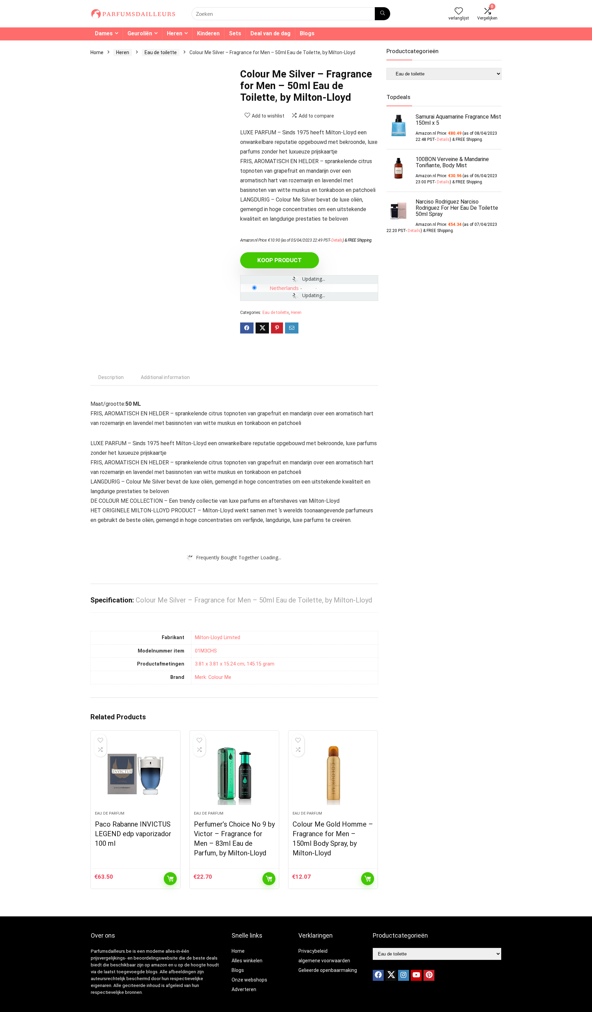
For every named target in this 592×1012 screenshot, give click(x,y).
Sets (235, 33)
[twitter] (390, 975)
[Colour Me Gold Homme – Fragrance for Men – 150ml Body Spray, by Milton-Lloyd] (333, 774)
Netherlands (284, 287)
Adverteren (244, 989)
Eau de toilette (161, 52)
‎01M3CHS (206, 651)
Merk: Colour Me (213, 677)
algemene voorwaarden (324, 960)
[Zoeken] (382, 13)
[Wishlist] (459, 11)
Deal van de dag (270, 33)
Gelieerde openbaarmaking (327, 970)
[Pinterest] (428, 975)
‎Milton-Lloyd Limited (217, 638)
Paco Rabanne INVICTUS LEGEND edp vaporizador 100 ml (133, 834)
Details (337, 240)
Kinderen (208, 33)
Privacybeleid (313, 951)
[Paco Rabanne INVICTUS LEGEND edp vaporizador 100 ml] (135, 774)
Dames (104, 33)
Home (96, 52)
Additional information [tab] (165, 377)
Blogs (307, 33)
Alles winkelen (247, 960)
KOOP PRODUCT (279, 260)
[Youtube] (416, 975)
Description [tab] (111, 377)
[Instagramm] (403, 975)
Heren (174, 33)
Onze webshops (249, 980)
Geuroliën (139, 33)
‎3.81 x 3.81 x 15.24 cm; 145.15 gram (234, 664)
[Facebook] (378, 975)
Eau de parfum (109, 813)
